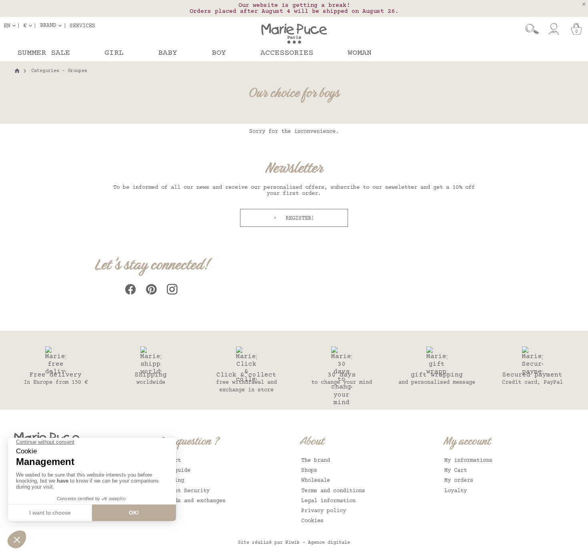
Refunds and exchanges (192, 501)
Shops (309, 470)
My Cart (455, 470)
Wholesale (315, 480)
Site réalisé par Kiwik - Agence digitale (294, 542)
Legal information (328, 501)
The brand (315, 460)
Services (82, 25)
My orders (458, 480)
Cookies (312, 521)
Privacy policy (323, 511)
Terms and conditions (333, 491)
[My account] (554, 29)
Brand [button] (48, 25)
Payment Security (184, 491)
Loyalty (455, 491)
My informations (468, 460)
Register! (298, 218)
